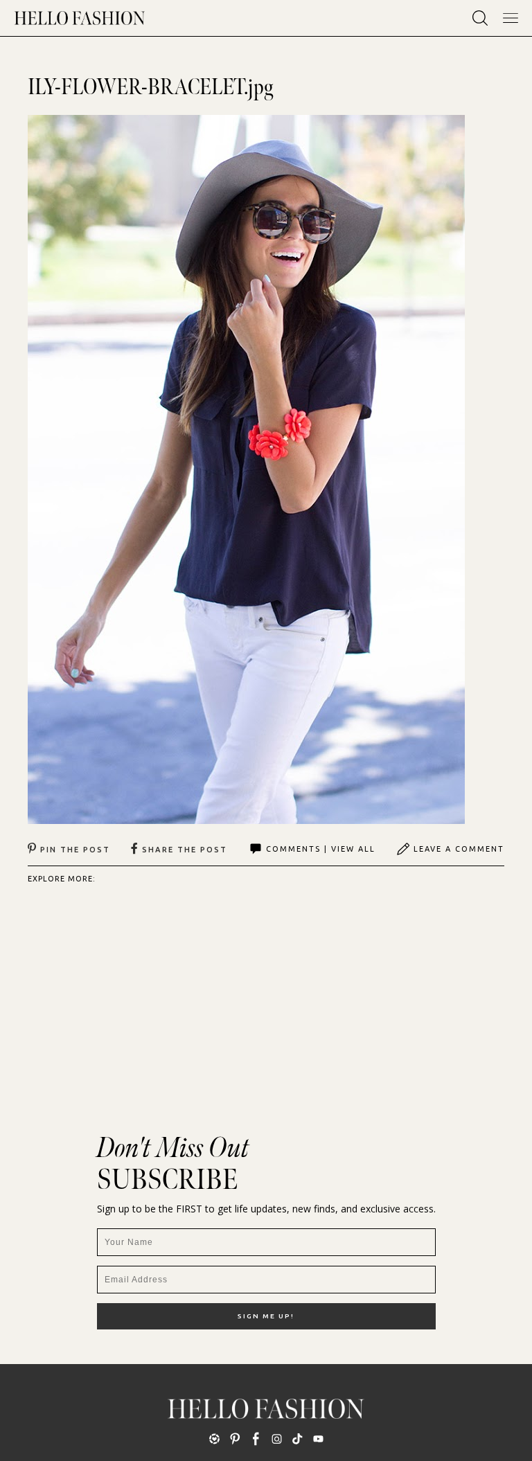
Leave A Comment (459, 849)
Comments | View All (320, 849)
